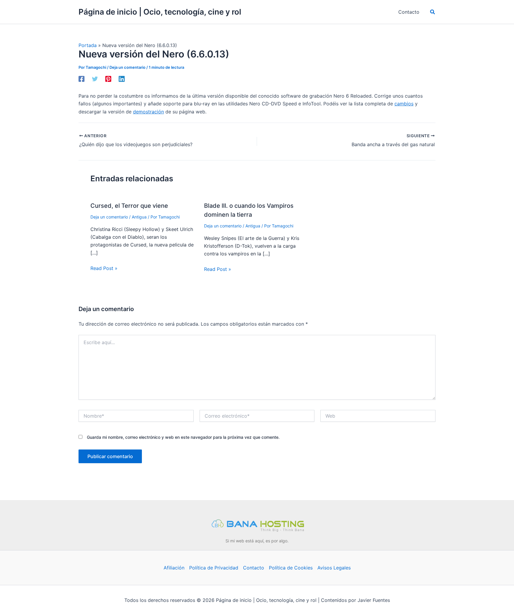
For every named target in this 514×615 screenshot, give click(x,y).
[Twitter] (95, 79)
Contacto (253, 568)
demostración (148, 112)
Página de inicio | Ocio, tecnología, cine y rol (160, 11)
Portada (88, 45)
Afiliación (174, 568)
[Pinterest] (108, 79)
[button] (432, 12)
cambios (403, 104)
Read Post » (103, 268)
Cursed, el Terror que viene (129, 205)
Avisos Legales (334, 568)
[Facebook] (81, 79)
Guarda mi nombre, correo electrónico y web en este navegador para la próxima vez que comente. (183, 437)
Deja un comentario (127, 67)
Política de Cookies (291, 568)
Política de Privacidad (213, 568)
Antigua (139, 216)
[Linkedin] (122, 79)
